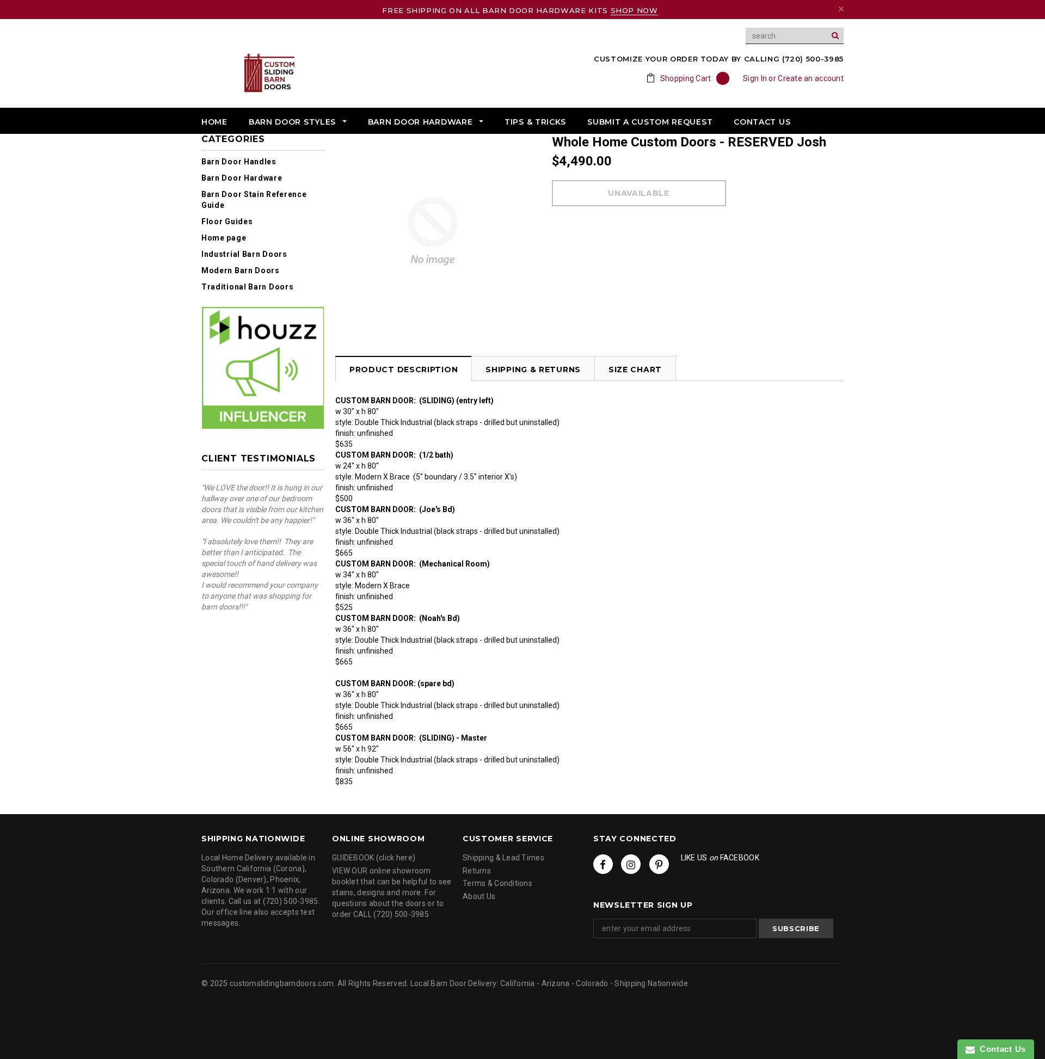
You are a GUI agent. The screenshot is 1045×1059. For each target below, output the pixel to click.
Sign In (755, 78)
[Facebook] (603, 864)
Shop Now (634, 10)
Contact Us (1000, 1049)
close (841, 9)
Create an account (811, 78)
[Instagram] (631, 864)
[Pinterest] (659, 864)
